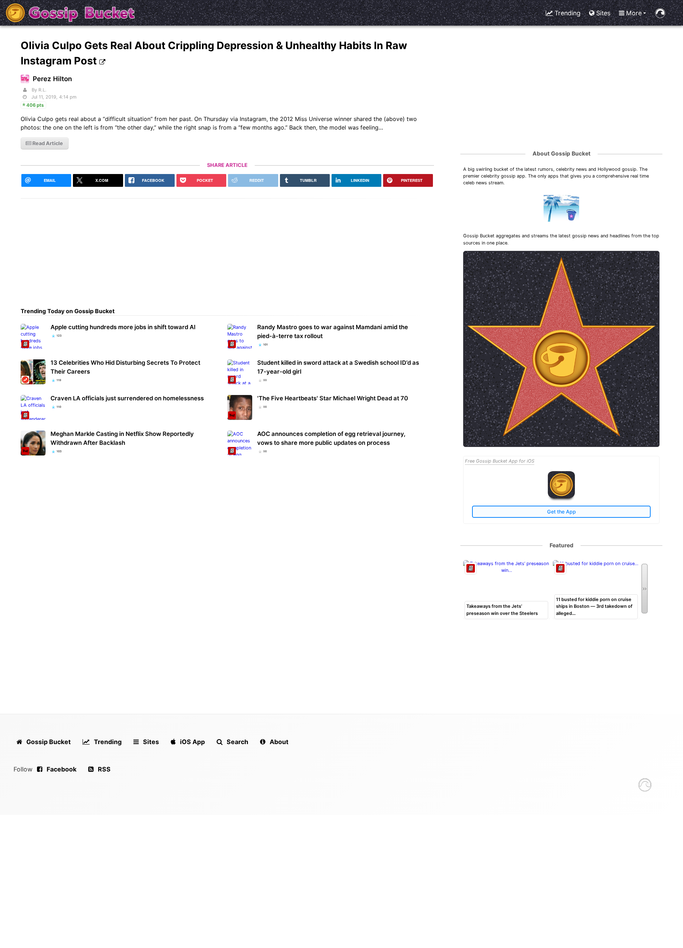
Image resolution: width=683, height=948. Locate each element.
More (633, 13)
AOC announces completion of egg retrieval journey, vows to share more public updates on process (331, 438)
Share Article (227, 165)
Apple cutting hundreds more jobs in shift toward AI (123, 327)
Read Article (47, 143)
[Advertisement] (227, 248)
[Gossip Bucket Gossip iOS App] (561, 496)
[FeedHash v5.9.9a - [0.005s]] (644, 786)
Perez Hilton (52, 79)
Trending (567, 13)
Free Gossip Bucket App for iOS (499, 461)
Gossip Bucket (48, 742)
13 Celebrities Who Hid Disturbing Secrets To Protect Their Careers (125, 367)
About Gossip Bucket (562, 153)
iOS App (192, 742)
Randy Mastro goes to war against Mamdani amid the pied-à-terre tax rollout (332, 331)
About (278, 742)
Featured (561, 545)
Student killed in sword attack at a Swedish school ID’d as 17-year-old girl (338, 367)
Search (236, 742)
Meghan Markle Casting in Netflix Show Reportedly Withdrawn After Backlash (122, 438)
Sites (602, 13)
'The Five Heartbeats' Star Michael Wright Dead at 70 (332, 398)
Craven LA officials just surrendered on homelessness (127, 398)
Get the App (561, 512)
